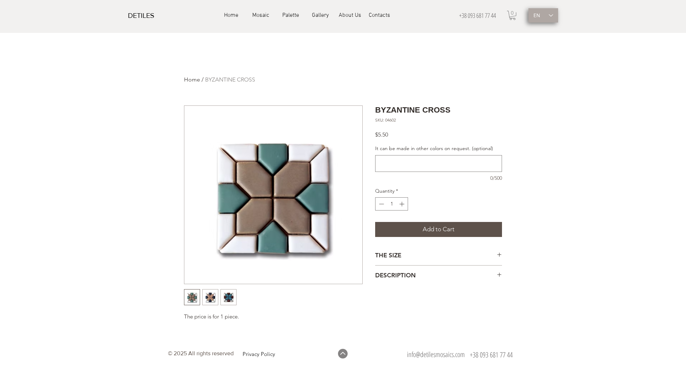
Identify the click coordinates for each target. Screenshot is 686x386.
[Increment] (402, 204)
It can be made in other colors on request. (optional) (434, 148)
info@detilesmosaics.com (436, 354)
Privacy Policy (259, 354)
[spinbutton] (391, 204)
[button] (512, 15)
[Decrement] (380, 204)
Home (192, 79)
